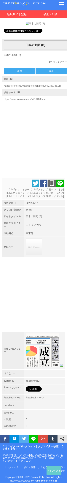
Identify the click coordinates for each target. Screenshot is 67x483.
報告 (19, 71)
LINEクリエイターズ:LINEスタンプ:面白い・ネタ (36, 189)
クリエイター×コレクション (18, 446)
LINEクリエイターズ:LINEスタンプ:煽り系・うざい (35, 192)
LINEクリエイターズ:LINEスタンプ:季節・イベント (35, 196)
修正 (51, 71)
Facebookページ (35, 397)
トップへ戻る (54, 470)
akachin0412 (32, 380)
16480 (29, 209)
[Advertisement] (33, 138)
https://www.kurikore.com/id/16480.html (25, 99)
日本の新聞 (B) (34, 216)
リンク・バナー (12, 467)
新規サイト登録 (17, 14)
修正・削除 (50, 14)
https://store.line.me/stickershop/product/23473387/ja (32, 85)
